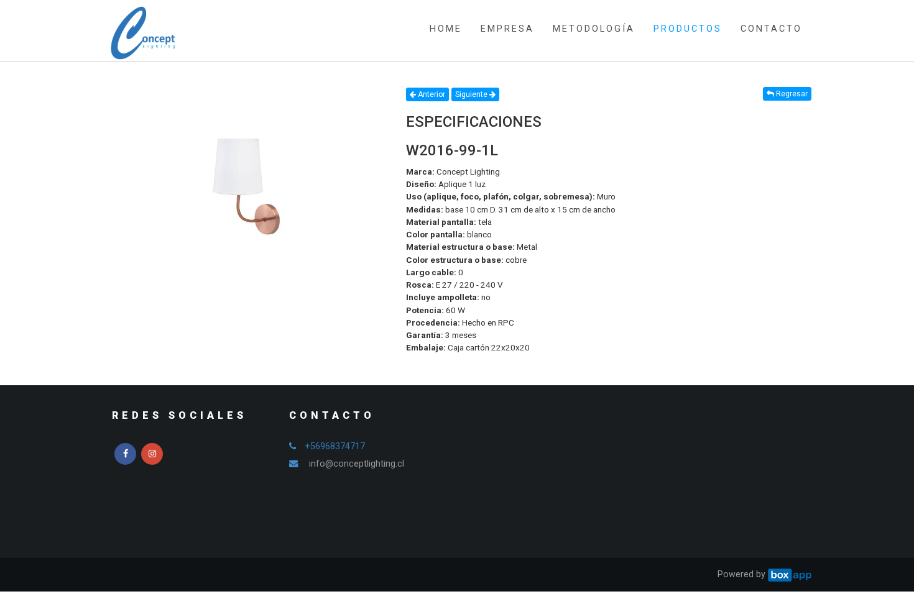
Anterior (430, 94)
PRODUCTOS (687, 29)
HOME (446, 29)
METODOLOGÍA (594, 29)
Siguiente (472, 94)
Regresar (791, 93)
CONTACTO (771, 29)
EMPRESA (507, 29)
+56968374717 (335, 446)
